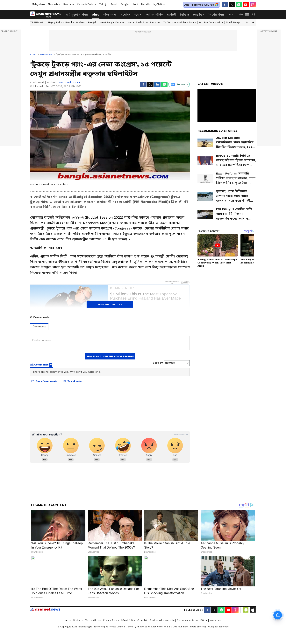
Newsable (54, 4)
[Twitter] (232, 4)
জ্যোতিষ (199, 14)
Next (253, 22)
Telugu (103, 4)
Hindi (135, 4)
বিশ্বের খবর (216, 14)
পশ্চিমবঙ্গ (109, 14)
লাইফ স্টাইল (154, 14)
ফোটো (171, 14)
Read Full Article (109, 304)
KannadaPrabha (86, 4)
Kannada (68, 4)
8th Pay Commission (211, 22)
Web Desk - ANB (69, 82)
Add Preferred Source (199, 4)
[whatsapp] (239, 4)
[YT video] (246, 4)
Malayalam (38, 4)
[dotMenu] (231, 14)
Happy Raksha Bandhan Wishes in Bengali (72, 22)
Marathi (145, 4)
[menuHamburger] (247, 14)
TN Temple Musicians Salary (179, 22)
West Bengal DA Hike (112, 22)
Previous (247, 22)
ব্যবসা (138, 14)
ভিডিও (184, 14)
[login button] (242, 14)
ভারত (95, 14)
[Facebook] (225, 4)
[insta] (253, 4)
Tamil (114, 4)
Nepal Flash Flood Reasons (144, 22)
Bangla (124, 4)
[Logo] (46, 14)
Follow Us (183, 84)
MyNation (159, 4)
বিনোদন (125, 14)
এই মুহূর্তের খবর (77, 14)
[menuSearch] (253, 14)
